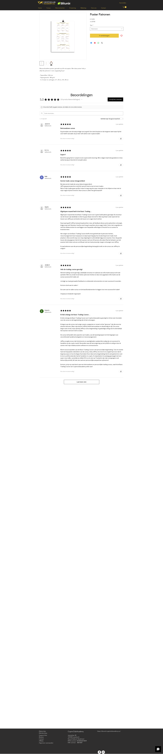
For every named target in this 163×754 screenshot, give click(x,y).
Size (91, 25)
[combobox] (106, 29)
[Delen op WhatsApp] (98, 43)
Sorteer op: (104, 119)
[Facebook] (99, 752)
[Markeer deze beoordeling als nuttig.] (121, 138)
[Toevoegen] (121, 36)
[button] (125, 7)
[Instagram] (103, 752)
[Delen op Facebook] (91, 43)
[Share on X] (102, 43)
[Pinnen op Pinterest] (95, 43)
